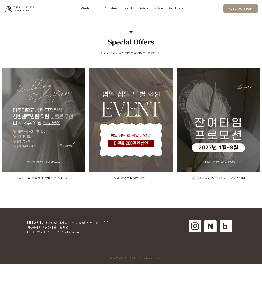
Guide (143, 8)
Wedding (88, 8)
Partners (176, 8)
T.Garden (109, 8)
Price (159, 8)
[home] (19, 9)
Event (127, 8)
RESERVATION (240, 8)
